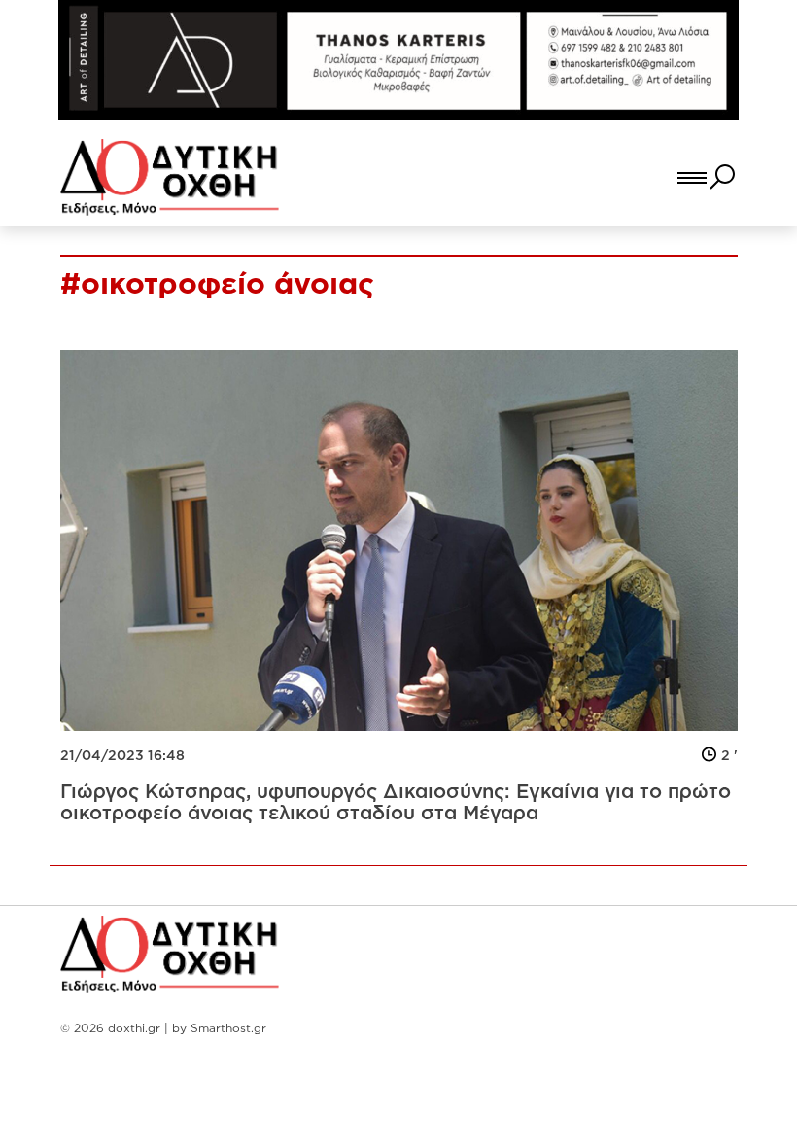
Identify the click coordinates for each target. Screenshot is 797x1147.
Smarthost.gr (228, 1028)
